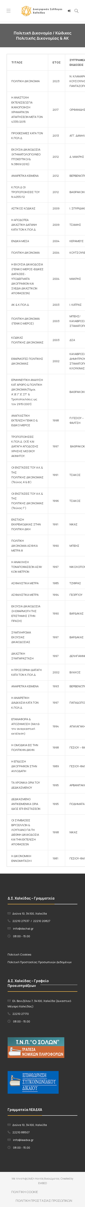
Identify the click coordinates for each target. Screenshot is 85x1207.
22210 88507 (21, 1132)
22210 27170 (20, 1014)
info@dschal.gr (23, 928)
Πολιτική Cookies (19, 954)
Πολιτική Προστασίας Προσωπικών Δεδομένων (40, 962)
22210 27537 (20, 921)
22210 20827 (41, 921)
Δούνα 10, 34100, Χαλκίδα (29, 913)
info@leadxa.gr (23, 1140)
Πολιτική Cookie (24, 1192)
